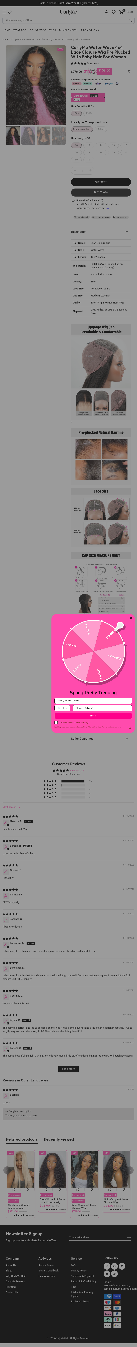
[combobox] (62, 708)
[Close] (131, 618)
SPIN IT (93, 716)
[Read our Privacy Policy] (130, 728)
